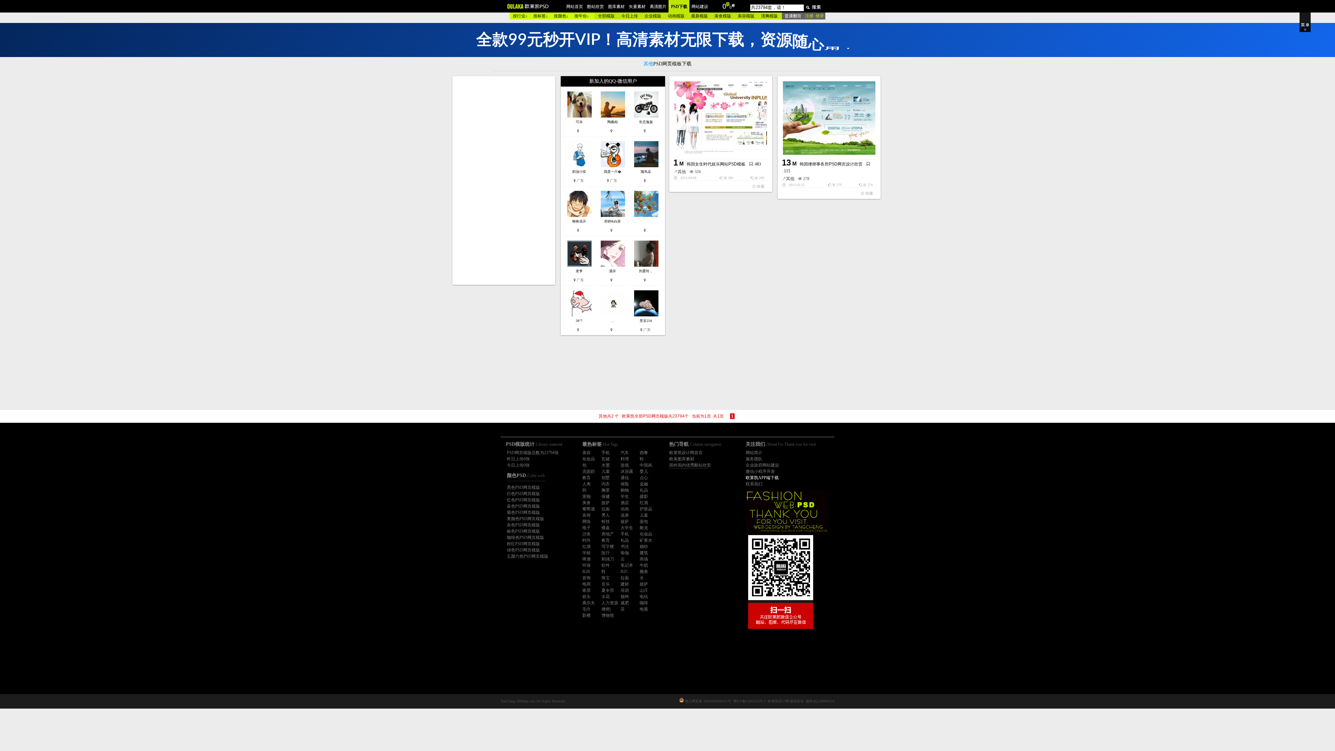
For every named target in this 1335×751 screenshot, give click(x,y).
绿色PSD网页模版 (523, 550)
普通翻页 (793, 16)
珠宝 (605, 577)
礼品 (644, 490)
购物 (625, 490)
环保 (586, 565)
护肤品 (646, 509)
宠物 (586, 496)
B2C (624, 571)
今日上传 (629, 16)
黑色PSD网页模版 (523, 487)
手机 (605, 452)
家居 (586, 590)
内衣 (605, 484)
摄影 (644, 496)
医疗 (605, 552)
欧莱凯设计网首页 (686, 452)
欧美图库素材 (681, 459)
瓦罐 (605, 459)
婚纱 (644, 546)
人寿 (586, 484)
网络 (586, 521)
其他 (682, 171)
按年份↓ (581, 16)
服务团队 (754, 459)
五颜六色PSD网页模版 (527, 556)
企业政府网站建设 (762, 465)
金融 (644, 484)
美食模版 (722, 16)
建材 (625, 584)
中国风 (646, 465)
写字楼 (607, 546)
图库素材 (616, 6)
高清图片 (658, 6)
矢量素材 (637, 6)
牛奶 (644, 565)
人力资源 (609, 602)
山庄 (644, 590)
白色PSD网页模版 (523, 493)
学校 (586, 552)
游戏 (625, 465)
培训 (625, 590)
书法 (625, 546)
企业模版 (653, 16)
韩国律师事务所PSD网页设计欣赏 (831, 164)
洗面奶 (588, 471)
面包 (644, 521)
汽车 (625, 452)
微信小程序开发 (760, 471)
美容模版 (746, 16)
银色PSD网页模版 (523, 531)
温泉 (625, 515)
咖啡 (644, 602)
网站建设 (699, 6)
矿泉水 (646, 540)
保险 (625, 484)
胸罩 (605, 490)
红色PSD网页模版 (523, 500)
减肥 (625, 602)
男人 (605, 515)
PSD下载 (679, 6)
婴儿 (644, 471)
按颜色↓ (561, 16)
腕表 (644, 571)
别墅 (605, 477)
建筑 (644, 552)
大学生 (627, 527)
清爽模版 (769, 16)
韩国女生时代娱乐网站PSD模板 (716, 164)
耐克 (644, 527)
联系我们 (754, 484)
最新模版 (699, 16)
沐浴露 (627, 471)
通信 (625, 477)
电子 (586, 527)
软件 (605, 565)
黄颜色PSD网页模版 (525, 518)
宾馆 (586, 515)
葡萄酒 (588, 509)
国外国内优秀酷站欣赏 (690, 465)
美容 (586, 452)
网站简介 (754, 452)
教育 (586, 477)
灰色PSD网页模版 (523, 525)
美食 (586, 502)
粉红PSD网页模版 (523, 543)
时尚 (586, 540)
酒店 (625, 502)
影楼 (586, 615)
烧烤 (625, 596)
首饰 (586, 577)
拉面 (605, 509)
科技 (605, 521)
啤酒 (586, 559)
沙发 (586, 534)
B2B (586, 571)
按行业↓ (520, 16)
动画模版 (676, 16)
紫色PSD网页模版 (523, 512)
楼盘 (605, 527)
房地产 (607, 534)
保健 (605, 496)
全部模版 (606, 16)
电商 (586, 584)
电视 (644, 609)
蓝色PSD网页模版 (523, 506)
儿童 (605, 471)
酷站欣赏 (595, 6)
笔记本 (627, 565)
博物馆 (607, 615)
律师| (605, 609)
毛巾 (586, 609)
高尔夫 (588, 602)
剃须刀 (607, 559)
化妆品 (588, 459)
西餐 (644, 452)
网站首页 (574, 6)
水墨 (605, 465)
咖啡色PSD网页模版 (525, 537)
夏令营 (607, 590)
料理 (625, 459)
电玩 (644, 596)
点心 (644, 477)
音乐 (605, 584)
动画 (625, 509)
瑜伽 (625, 552)
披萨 (605, 502)
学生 (625, 496)
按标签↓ (540, 16)
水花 (605, 596)
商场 (644, 559)
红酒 (644, 502)
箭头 (586, 596)
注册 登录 (814, 16)
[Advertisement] (504, 180)
